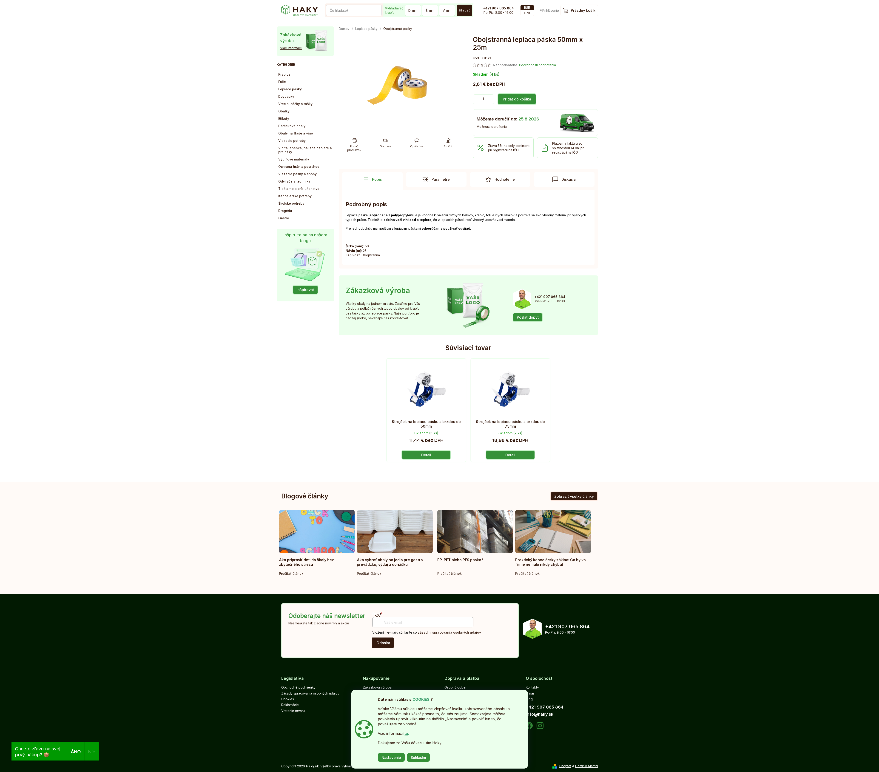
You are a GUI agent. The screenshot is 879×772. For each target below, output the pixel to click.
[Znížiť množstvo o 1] (476, 99)
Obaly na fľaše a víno (295, 133)
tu (406, 733)
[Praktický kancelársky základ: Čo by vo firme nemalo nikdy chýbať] (553, 531)
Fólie (282, 82)
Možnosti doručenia (492, 127)
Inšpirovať (305, 289)
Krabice (284, 74)
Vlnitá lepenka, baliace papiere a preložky (305, 150)
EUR (527, 7)
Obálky (284, 111)
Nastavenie (391, 757)
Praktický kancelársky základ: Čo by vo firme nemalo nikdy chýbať (550, 562)
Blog (529, 699)
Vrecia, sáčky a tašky (295, 104)
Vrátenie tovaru (293, 711)
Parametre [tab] (441, 179)
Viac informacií (291, 48)
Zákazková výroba (377, 687)
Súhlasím (418, 757)
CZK (527, 13)
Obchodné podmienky (298, 687)
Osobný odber (455, 687)
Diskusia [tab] (568, 179)
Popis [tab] (377, 179)
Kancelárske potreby (295, 196)
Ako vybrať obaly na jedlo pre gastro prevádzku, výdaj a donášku (390, 562)
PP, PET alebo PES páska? (460, 560)
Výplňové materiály (293, 159)
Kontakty (532, 687)
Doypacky (286, 96)
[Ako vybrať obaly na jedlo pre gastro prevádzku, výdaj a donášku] (395, 531)
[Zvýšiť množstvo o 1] (491, 99)
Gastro (283, 218)
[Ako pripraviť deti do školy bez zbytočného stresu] (317, 531)
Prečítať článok (291, 573)
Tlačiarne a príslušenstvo (298, 189)
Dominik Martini (586, 766)
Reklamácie (290, 705)
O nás (530, 693)
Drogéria (285, 211)
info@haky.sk (539, 714)
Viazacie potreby (292, 141)
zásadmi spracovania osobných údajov (449, 632)
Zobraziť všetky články (574, 496)
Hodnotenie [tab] (505, 179)
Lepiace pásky (290, 89)
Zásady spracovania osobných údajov (310, 693)
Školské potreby (291, 203)
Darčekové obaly (291, 126)
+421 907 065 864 (498, 8)
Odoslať (383, 642)
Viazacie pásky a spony (297, 174)
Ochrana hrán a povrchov (298, 167)
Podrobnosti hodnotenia (537, 65)
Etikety (283, 118)
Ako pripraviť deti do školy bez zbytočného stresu (306, 562)
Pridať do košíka (517, 99)
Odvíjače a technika (294, 181)
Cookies (287, 699)
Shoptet (565, 766)
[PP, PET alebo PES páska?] (475, 531)
